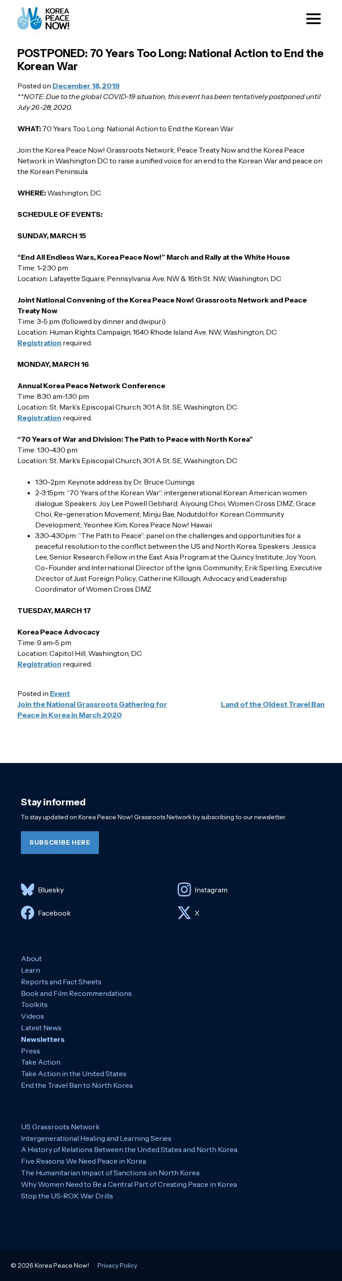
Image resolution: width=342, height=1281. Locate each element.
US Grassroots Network (60, 1126)
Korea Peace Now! (51, 18)
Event (60, 693)
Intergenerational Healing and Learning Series (96, 1138)
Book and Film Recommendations (76, 993)
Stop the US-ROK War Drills (67, 1195)
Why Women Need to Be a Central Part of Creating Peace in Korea (129, 1184)
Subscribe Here (59, 842)
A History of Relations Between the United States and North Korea (129, 1149)
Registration (39, 342)
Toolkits (34, 1004)
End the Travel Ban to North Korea (77, 1085)
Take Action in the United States (73, 1073)
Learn (30, 970)
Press (30, 1050)
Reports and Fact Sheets (61, 981)
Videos (32, 1016)
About (31, 958)
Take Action (41, 1061)
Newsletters (43, 1039)
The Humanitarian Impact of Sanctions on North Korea (110, 1172)
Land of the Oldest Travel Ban (273, 704)
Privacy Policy (117, 1265)
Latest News (41, 1027)
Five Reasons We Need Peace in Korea (83, 1161)
